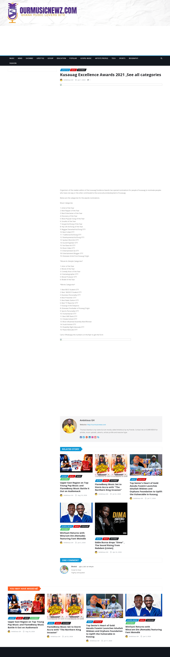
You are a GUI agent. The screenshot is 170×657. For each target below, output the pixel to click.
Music (12, 58)
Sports (122, 58)
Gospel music (86, 58)
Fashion (13, 63)
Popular (73, 58)
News (20, 58)
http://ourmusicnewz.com (96, 425)
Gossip (50, 58)
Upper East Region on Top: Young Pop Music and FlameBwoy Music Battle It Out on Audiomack (74, 487)
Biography (133, 58)
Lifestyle (40, 58)
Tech (114, 58)
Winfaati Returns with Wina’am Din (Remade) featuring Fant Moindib (73, 535)
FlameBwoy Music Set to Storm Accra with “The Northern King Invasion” (108, 487)
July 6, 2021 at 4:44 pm (86, 567)
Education (61, 58)
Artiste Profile (101, 58)
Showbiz (29, 58)
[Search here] (161, 58)
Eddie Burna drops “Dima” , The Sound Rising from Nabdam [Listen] (109, 545)
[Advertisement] (85, 41)
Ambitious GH (68, 80)
